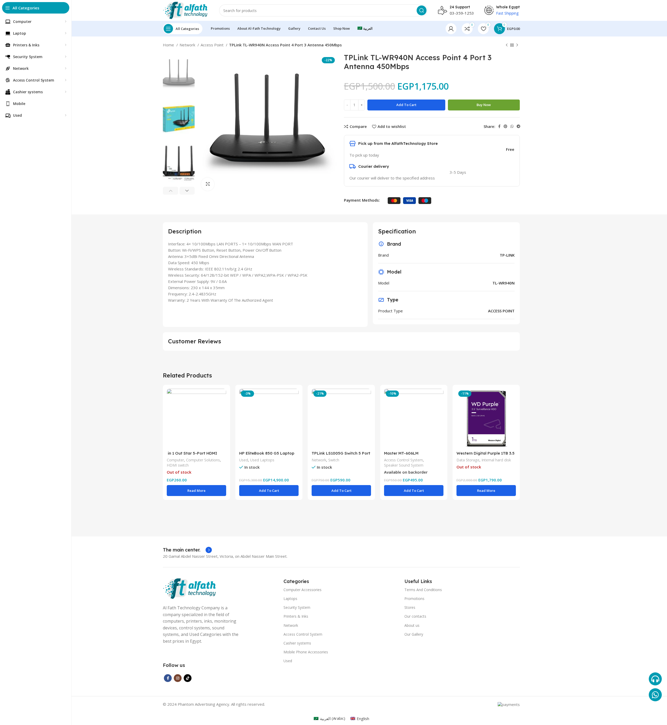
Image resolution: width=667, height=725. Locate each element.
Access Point (213, 44)
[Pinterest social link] (505, 126)
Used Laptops (262, 459)
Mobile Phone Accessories (305, 651)
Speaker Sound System (403, 465)
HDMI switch (178, 465)
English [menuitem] (363, 718)
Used (243, 459)
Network (188, 44)
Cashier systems (297, 643)
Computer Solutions (203, 459)
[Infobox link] (187, 550)
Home (169, 44)
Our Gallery (413, 634)
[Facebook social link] (499, 126)
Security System (296, 607)
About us (411, 625)
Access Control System (403, 459)
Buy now (484, 104)
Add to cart (406, 104)
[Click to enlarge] (207, 184)
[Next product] (517, 45)
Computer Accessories (302, 589)
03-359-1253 (462, 13)
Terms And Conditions (423, 589)
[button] (269, 490)
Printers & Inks (295, 616)
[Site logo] (186, 10)
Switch (333, 459)
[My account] (451, 28)
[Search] (422, 10)
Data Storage (467, 459)
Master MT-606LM (401, 453)
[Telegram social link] (518, 126)
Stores (409, 607)
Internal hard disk (496, 459)
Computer (175, 459)
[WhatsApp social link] (512, 126)
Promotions (414, 598)
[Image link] (190, 588)
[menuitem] (365, 28)
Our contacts (415, 616)
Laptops (290, 598)
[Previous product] (506, 45)
